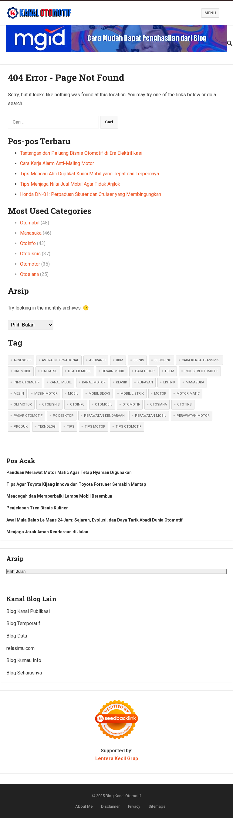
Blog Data (16, 636)
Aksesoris (23, 360)
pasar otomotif (28, 416)
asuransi (97, 360)
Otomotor (30, 264)
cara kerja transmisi (201, 360)
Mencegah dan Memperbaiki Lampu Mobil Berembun (59, 496)
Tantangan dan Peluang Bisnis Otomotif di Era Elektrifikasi (81, 153)
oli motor (23, 404)
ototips (184, 404)
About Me (84, 806)
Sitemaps (157, 806)
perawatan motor (193, 416)
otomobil (103, 404)
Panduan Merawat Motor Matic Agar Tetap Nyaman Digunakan (69, 472)
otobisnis (51, 404)
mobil (73, 394)
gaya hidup (145, 371)
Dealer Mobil (79, 371)
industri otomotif (201, 371)
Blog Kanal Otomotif (123, 795)
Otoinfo (28, 243)
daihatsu (49, 371)
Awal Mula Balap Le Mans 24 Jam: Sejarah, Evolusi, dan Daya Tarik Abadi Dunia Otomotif (94, 520)
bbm (119, 360)
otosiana (158, 404)
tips (70, 427)
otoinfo (77, 404)
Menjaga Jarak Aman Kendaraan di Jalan (47, 531)
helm (169, 371)
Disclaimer (110, 806)
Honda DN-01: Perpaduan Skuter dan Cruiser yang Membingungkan (90, 194)
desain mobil (113, 371)
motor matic (188, 394)
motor (160, 394)
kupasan (145, 382)
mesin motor (46, 394)
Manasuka (31, 233)
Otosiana (29, 274)
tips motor (95, 427)
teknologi (47, 427)
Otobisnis (30, 254)
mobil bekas (99, 394)
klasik (121, 382)
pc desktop (63, 416)
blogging (162, 360)
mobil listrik (132, 394)
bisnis (138, 360)
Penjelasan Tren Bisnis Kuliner (37, 507)
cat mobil (22, 371)
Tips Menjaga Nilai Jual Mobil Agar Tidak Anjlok (70, 184)
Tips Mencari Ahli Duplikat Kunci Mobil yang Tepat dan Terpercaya (89, 174)
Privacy (134, 806)
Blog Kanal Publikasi (28, 611)
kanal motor (94, 382)
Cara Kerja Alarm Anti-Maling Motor (57, 163)
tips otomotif (128, 427)
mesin (19, 394)
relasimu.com (20, 648)
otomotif (131, 404)
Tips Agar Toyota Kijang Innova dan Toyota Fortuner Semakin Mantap (76, 484)
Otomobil (29, 223)
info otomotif (26, 382)
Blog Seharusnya (24, 673)
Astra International (60, 360)
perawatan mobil (150, 416)
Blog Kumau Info (23, 660)
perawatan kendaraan (104, 416)
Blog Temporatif (23, 623)
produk (21, 427)
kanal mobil (61, 382)
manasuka (195, 382)
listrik (169, 382)
